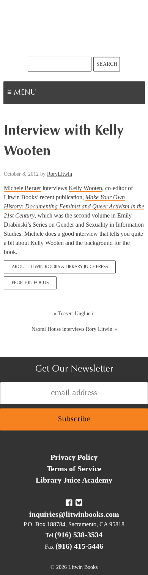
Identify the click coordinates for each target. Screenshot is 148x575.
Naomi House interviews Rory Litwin (71, 329)
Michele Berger (22, 188)
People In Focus (30, 283)
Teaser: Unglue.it (76, 313)
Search (106, 64)
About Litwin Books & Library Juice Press (60, 267)
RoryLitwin (59, 174)
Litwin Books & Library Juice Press (74, 28)
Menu (48, 93)
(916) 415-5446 (79, 546)
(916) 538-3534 (78, 535)
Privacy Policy (74, 457)
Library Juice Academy (74, 480)
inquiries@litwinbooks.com (74, 514)
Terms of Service (74, 468)
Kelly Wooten (85, 188)
